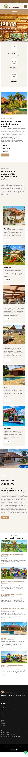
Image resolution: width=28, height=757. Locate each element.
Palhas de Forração (9, 307)
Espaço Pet (7, 347)
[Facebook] (11, 749)
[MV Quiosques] (6, 691)
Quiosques (7, 228)
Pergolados (7, 428)
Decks (6, 387)
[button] (25, 6)
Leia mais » (3, 563)
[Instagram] (14, 749)
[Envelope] (16, 749)
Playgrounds (7, 267)
